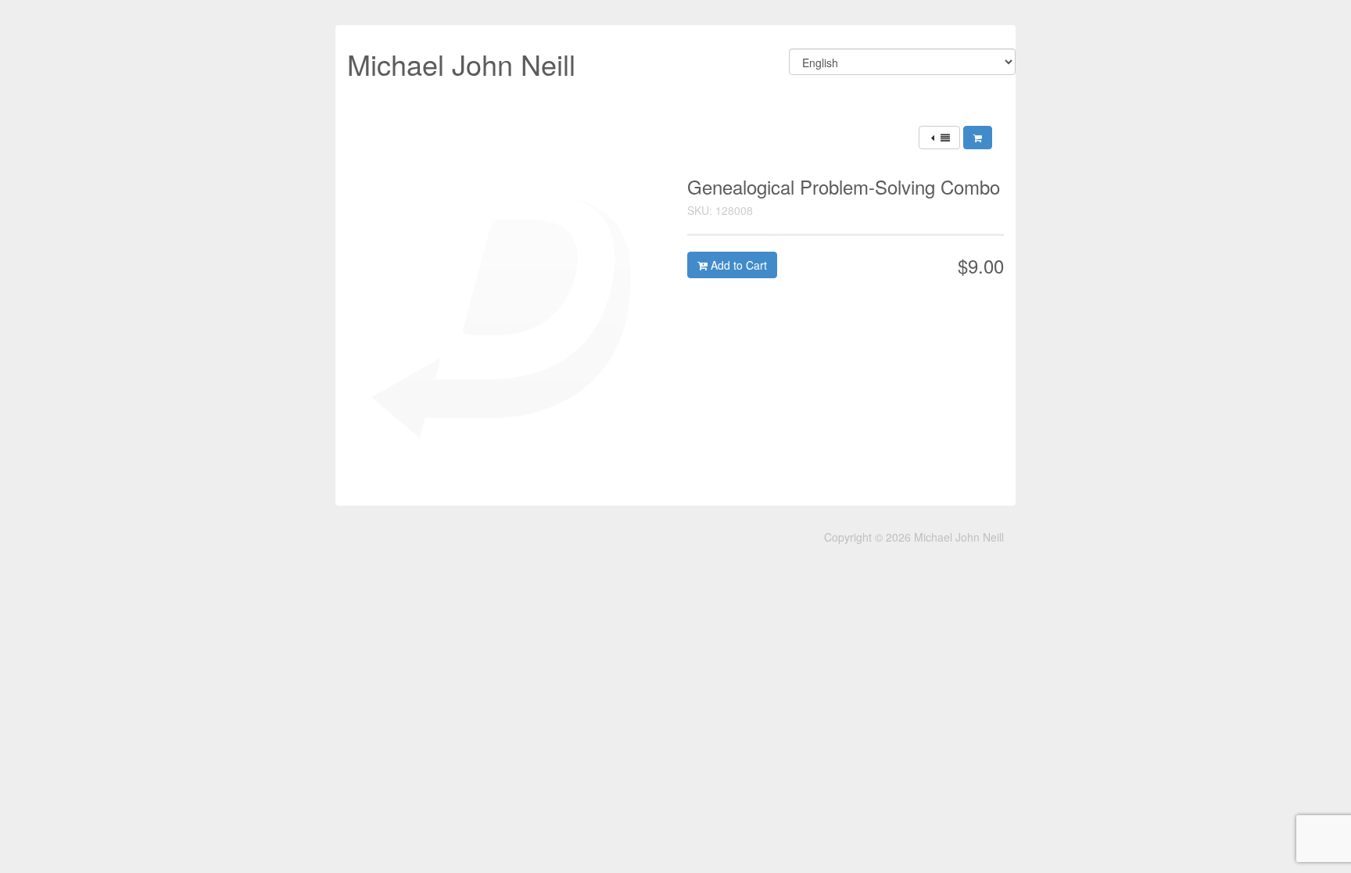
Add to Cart (737, 265)
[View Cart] (977, 137)
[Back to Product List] (939, 137)
